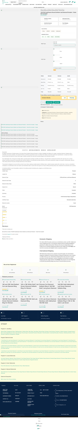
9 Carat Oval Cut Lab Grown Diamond (61, 347)
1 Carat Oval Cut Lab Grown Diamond (8, 345)
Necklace (61, 332)
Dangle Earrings (71, 331)
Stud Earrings (52, 331)
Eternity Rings (41, 331)
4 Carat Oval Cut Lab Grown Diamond (56, 345)
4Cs (7, 379)
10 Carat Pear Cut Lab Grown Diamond (61, 352)
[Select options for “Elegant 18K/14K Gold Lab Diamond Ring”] (22, 296)
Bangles (17, 334)
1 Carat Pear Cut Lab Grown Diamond (8, 350)
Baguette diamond (34, 359)
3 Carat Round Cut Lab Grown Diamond (42, 340)
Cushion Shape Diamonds (24, 359)
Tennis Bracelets (45, 332)
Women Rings (3, 331)
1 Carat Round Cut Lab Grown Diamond (9, 340)
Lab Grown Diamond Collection (7, 358)
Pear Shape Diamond (35, 358)
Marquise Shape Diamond (13, 359)
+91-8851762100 (63, 400)
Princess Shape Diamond (66, 358)
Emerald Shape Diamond (55, 358)
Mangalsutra (12, 334)
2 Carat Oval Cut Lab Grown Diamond (24, 345)
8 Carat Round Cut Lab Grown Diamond (51, 341)
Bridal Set (7, 334)
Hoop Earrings (18, 332)
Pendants (57, 331)
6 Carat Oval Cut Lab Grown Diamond (13, 347)
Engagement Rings (11, 331)
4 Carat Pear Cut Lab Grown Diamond (56, 350)
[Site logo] (5, 2)
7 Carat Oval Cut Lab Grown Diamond (29, 347)
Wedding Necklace (68, 332)
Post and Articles (12, 379)
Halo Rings (36, 331)
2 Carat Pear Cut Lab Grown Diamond (24, 350)
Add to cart (49, 102)
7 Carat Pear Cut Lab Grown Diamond (29, 352)
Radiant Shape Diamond (45, 358)
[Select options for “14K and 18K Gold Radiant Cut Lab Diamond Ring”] (3, 281)
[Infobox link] (10, 315)
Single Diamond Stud (10, 332)
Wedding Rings (19, 331)
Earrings (47, 331)
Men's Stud (3, 332)
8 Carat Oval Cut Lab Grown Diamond (45, 347)
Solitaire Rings (25, 331)
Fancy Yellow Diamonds (24, 365)
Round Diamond (17, 358)
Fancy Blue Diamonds (14, 365)
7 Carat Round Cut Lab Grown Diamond (35, 341)
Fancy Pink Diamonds (5, 365)
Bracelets (40, 332)
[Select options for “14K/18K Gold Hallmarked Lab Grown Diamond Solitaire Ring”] (59, 281)
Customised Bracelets (54, 332)
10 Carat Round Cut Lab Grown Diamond (9, 343)
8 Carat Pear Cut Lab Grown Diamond (45, 352)
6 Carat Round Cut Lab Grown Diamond (18, 341)
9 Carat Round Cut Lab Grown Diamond (68, 341)
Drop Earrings (24, 332)
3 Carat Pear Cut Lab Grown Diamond (40, 350)
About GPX (13, 2)
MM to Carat (3, 379)
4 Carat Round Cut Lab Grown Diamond (59, 340)
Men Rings (31, 331)
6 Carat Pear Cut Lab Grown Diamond (13, 352)
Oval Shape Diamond (25, 358)
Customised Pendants (32, 332)
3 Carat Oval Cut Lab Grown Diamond (40, 345)
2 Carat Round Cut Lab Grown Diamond (25, 340)
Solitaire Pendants (63, 331)
